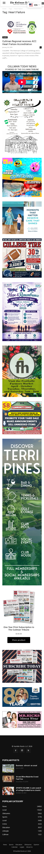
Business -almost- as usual (26, 765)
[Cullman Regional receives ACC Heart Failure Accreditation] (22, 27)
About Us (29, 847)
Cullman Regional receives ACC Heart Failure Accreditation (19, 43)
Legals (22, 847)
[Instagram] (22, 750)
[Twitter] (28, 750)
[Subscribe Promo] (22, 666)
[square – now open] (22, 177)
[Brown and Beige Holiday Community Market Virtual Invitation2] (22, 125)
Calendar (14, 847)
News (5, 845)
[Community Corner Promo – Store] (22, 417)
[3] (22, 217)
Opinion (36, 845)
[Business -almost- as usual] (8, 768)
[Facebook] (15, 750)
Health (5, 37)
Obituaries (27, 845)
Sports (11, 845)
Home (4, 9)
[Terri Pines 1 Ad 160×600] (22, 512)
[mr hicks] (22, 719)
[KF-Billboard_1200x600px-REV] (22, 697)
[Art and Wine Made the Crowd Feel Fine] (8, 779)
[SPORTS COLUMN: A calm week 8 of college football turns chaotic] (8, 791)
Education (19, 845)
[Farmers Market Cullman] (22, 371)
